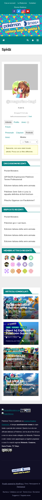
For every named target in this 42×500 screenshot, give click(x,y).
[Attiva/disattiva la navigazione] (37, 40)
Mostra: (23, 137)
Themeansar (21, 487)
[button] (28, 40)
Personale (9, 133)
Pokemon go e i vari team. (15, 223)
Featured (15, 327)
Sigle (22, 349)
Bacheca (5, 492)
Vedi (30, 116)
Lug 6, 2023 (12, 388)
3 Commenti (29, 341)
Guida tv (15, 301)
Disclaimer (36, 492)
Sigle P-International (14, 353)
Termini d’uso (27, 492)
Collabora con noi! (15, 492)
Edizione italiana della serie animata (19, 186)
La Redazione (22, 3)
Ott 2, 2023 (12, 337)
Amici (24, 122)
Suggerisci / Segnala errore (21, 495)
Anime (8, 301)
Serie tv (22, 301)
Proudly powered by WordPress (13, 484)
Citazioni (19, 133)
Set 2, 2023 (12, 363)
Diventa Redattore (20, 7)
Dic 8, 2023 (12, 312)
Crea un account (9, 3)
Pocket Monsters (11, 171)
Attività (8, 122)
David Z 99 (25, 388)
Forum (8, 127)
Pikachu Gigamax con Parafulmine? (19, 200)
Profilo (16, 122)
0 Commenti (13, 315)
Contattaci (32, 3)
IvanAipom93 (26, 312)
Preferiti (29, 133)
